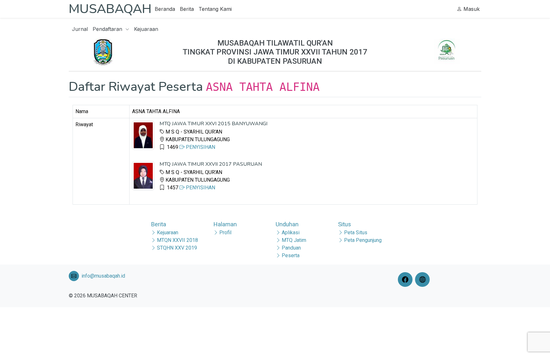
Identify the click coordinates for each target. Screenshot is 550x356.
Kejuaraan (146, 29)
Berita (187, 9)
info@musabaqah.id (103, 276)
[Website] (423, 279)
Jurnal (80, 29)
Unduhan (287, 224)
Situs (344, 224)
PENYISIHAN (200, 147)
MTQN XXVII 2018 (177, 240)
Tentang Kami (215, 9)
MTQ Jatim (294, 240)
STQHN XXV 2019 (177, 248)
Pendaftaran (108, 29)
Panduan (291, 248)
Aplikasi (291, 232)
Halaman (225, 224)
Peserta (291, 255)
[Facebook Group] (406, 279)
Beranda (165, 9)
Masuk (471, 9)
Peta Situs (355, 232)
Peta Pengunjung (363, 240)
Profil (225, 232)
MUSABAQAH (110, 9)
